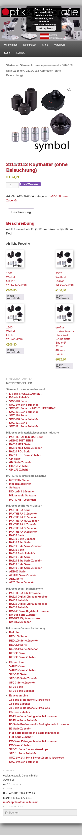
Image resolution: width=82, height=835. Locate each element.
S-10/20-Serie (17, 666)
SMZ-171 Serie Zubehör (23, 426)
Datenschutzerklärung (44, 24)
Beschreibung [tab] (21, 212)
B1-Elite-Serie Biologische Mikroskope (33, 716)
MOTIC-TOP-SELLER (19, 383)
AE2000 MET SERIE (21, 440)
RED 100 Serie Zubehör (23, 640)
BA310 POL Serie (19, 451)
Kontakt (20, 52)
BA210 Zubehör (18, 600)
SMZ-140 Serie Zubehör (23, 404)
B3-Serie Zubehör (20, 728)
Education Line (18, 695)
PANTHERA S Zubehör (23, 528)
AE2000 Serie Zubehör (23, 575)
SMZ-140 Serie (18, 401)
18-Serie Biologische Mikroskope (29, 699)
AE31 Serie (16, 578)
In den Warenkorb (30, 184)
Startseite (12, 65)
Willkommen (11, 44)
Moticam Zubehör (20, 483)
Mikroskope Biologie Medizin (24, 505)
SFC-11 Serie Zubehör (22, 753)
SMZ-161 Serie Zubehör (23, 411)
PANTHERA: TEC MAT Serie (26, 437)
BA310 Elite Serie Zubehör (25, 560)
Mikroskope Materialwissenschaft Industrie (32, 432)
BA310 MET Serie (19, 444)
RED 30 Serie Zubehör (22, 657)
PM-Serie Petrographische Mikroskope (33, 741)
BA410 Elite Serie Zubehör (25, 567)
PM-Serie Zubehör (20, 745)
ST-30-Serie (16, 686)
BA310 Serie (16, 549)
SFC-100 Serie (17, 674)
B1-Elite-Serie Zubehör (23, 720)
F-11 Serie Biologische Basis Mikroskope (34, 732)
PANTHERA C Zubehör (23, 513)
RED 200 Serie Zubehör (23, 648)
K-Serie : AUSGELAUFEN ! (25, 393)
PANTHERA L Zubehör (23, 524)
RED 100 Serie (18, 636)
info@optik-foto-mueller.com (20, 802)
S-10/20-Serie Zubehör (22, 670)
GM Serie (14, 458)
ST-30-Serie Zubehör (21, 690)
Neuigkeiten (29, 44)
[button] (69, 89)
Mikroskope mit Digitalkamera (24, 588)
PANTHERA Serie (19, 510)
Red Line (14, 632)
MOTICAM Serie (19, 480)
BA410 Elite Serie (19, 564)
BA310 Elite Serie (19, 557)
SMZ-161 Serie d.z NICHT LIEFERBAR (32, 408)
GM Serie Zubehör (20, 462)
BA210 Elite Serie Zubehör (25, 546)
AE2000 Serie (17, 571)
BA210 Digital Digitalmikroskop (28, 596)
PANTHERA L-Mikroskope (25, 593)
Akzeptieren (46, 28)
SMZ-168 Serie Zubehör (23, 419)
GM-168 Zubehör (19, 466)
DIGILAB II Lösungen (22, 491)
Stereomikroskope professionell (40, 65)
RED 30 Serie (17, 653)
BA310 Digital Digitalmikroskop (28, 603)
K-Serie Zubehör (19, 397)
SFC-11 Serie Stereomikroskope (28, 749)
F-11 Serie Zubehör (20, 736)
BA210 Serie (16, 535)
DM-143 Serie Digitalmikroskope (29, 611)
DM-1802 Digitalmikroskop (25, 618)
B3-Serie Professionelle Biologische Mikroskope (39, 724)
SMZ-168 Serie (18, 415)
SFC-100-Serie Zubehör (23, 678)
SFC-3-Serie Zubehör (22, 682)
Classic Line (16, 662)
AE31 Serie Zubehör (21, 582)
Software (14, 487)
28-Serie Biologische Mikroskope (29, 707)
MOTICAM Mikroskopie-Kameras (26, 475)
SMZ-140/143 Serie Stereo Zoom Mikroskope (36, 757)
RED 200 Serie (18, 644)
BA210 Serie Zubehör (22, 538)
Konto (7, 52)
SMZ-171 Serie (18, 422)
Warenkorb (59, 44)
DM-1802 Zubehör (20, 621)
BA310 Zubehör (18, 607)
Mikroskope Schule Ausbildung (25, 628)
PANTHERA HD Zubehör (24, 520)
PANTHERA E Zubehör (23, 517)
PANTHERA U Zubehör (23, 531)
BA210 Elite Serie (19, 542)
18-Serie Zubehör (19, 703)
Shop (45, 44)
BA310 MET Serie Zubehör (25, 447)
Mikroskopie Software (22, 495)
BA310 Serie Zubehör (22, 553)
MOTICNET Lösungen (22, 499)
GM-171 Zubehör (19, 469)
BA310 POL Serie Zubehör (25, 455)
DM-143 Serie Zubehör (22, 614)
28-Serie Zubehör (19, 712)
